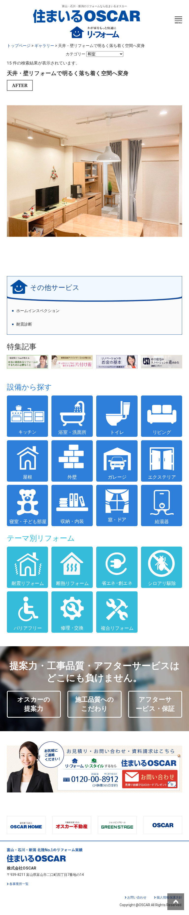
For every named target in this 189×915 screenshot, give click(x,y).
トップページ (19, 45)
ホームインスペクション (38, 310)
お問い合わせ (136, 897)
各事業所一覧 (19, 884)
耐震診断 (24, 324)
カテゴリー (76, 54)
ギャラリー (44, 45)
